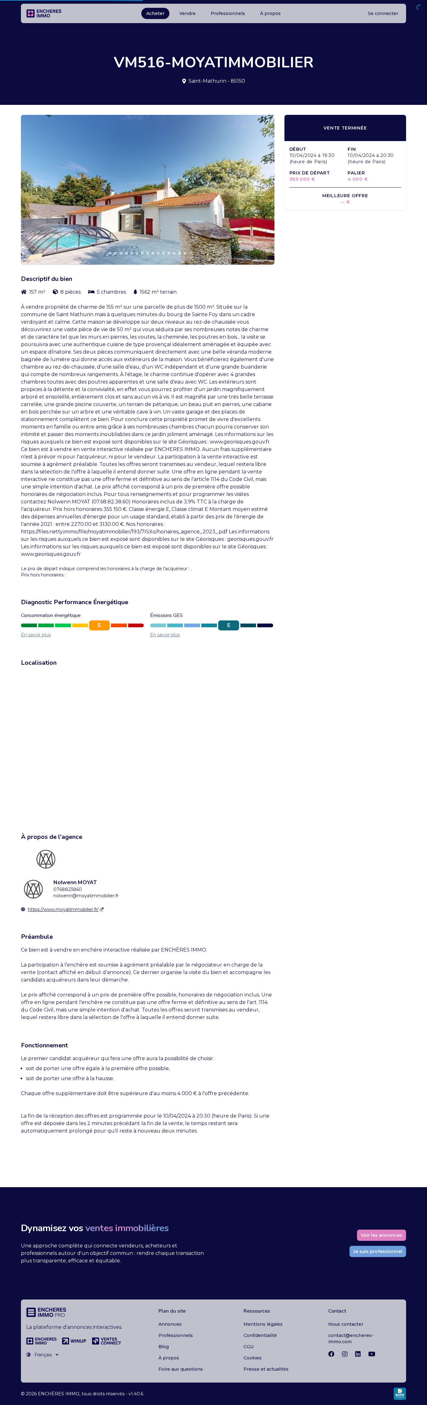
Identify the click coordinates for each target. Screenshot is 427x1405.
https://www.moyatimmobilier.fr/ (63, 909)
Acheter (155, 13)
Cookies (253, 1358)
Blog (163, 1346)
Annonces (170, 1324)
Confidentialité (260, 1335)
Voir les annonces (381, 1235)
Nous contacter (345, 1324)
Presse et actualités (266, 1369)
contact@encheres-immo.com (351, 1338)
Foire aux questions (180, 1369)
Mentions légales (263, 1324)
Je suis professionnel (377, 1251)
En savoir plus (36, 635)
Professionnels (228, 13)
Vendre (187, 13)
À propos (270, 13)
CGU (249, 1346)
